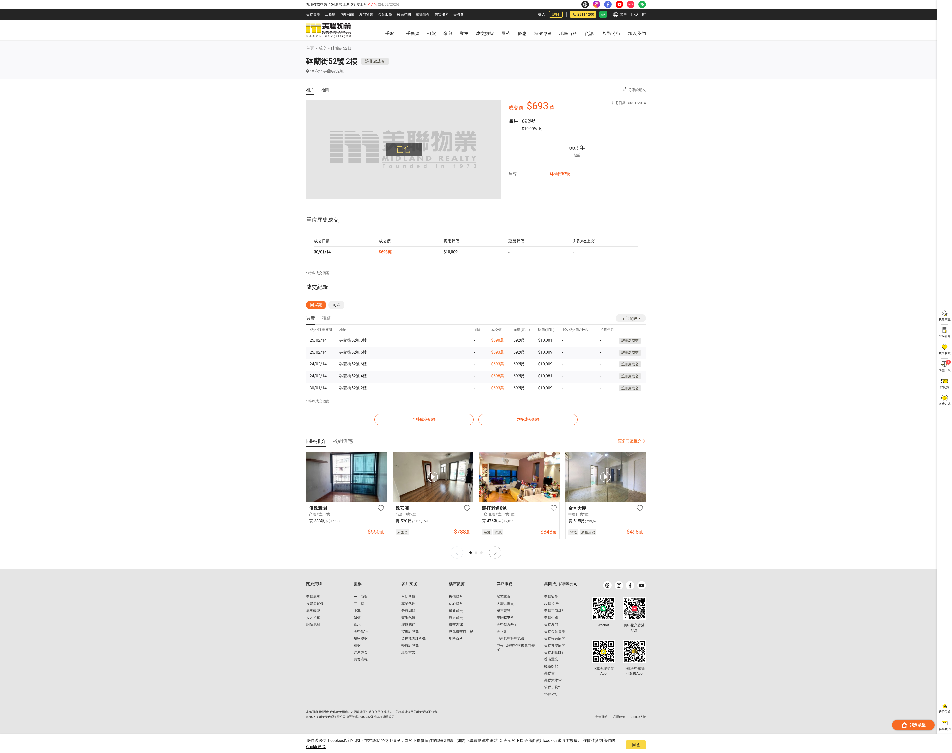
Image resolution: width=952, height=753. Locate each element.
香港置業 (551, 659)
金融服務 (385, 14)
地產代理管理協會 (510, 638)
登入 (541, 14)
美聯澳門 (551, 624)
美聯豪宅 (361, 631)
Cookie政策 (316, 746)
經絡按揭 (551, 666)
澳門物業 (366, 14)
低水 (357, 624)
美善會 (502, 631)
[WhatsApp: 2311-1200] (603, 14)
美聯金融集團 (554, 631)
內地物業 (347, 14)
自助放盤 (408, 597)
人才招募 (313, 618)
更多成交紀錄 (528, 419)
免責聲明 (601, 717)
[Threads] (607, 585)
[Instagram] (619, 585)
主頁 (310, 48)
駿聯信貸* (552, 687)
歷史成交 (456, 618)
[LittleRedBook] (634, 608)
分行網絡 (408, 611)
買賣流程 (361, 659)
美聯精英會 (505, 618)
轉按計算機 (410, 645)
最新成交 (456, 611)
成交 (323, 48)
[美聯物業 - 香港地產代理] (328, 30)
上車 (357, 611)
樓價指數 (456, 597)
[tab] (310, 318)
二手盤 (359, 604)
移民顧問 (404, 14)
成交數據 (456, 624)
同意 (636, 744)
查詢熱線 (408, 618)
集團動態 (313, 611)
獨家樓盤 (361, 638)
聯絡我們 (408, 624)
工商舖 (330, 14)
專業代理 (408, 604)
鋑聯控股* (552, 604)
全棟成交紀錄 (424, 419)
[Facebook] (630, 585)
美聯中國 (551, 618)
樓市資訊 (503, 611)
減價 (357, 618)
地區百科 (456, 638)
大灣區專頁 (505, 604)
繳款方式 (408, 652)
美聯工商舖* (553, 611)
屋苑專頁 (503, 597)
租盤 (357, 645)
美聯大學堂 (553, 680)
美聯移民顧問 (554, 638)
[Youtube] (641, 585)
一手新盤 (361, 597)
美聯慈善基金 (507, 624)
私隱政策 (619, 717)
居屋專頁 (361, 652)
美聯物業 (551, 597)
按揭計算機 (410, 631)
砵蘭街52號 (341, 48)
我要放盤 (918, 724)
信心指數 (456, 604)
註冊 (555, 14)
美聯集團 (313, 14)
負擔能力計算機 (413, 638)
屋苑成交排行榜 (461, 631)
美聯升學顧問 (554, 645)
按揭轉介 (423, 14)
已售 (403, 149)
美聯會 (458, 14)
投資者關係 (315, 604)
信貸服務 (441, 14)
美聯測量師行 (554, 652)
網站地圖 (313, 624)
